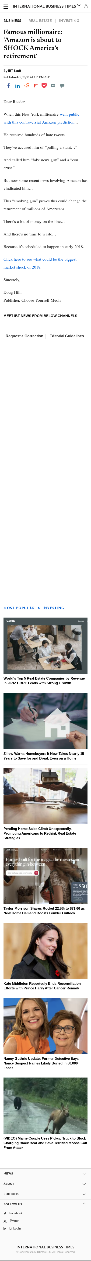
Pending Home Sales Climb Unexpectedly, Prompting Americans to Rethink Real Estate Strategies (40, 833)
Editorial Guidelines (66, 336)
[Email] (53, 85)
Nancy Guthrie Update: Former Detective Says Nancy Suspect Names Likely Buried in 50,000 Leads (41, 1063)
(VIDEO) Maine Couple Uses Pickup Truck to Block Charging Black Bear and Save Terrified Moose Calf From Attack (45, 1143)
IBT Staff (14, 71)
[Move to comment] (62, 85)
